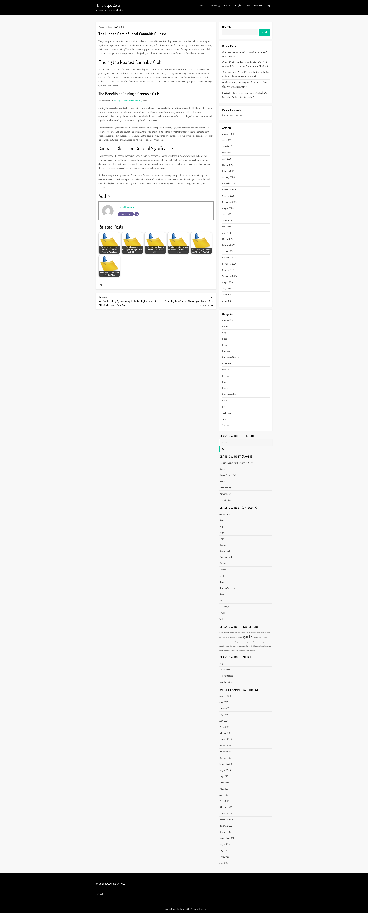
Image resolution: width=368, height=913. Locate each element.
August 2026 (228, 134)
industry (261, 637)
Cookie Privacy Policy (228, 475)
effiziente (267, 632)
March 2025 (227, 239)
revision (227, 646)
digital (262, 632)
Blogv (224, 344)
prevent (258, 642)
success (269, 646)
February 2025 (228, 245)
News (224, 400)
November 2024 (229, 263)
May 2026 (226, 152)
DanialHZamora (126, 207)
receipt (262, 642)
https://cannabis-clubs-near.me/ (128, 100)
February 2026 (228, 171)
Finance (225, 375)
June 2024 (227, 294)
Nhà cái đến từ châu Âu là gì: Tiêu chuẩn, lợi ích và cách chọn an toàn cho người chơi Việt (244, 94)
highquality (255, 637)
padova (249, 642)
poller (253, 642)
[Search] (223, 449)
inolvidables (267, 637)
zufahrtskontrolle (250, 650)
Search (226, 27)
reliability (222, 646)
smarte (259, 646)
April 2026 (226, 158)
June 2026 (227, 146)
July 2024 (226, 288)
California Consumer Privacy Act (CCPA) (236, 462)
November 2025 (229, 189)
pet (223, 406)
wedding (242, 650)
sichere (255, 646)
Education (258, 5)
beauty (225, 326)
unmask (230, 650)
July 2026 (226, 140)
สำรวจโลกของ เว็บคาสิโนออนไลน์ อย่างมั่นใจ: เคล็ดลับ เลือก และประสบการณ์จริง (245, 74)
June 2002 (227, 300)
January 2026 (228, 177)
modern (241, 642)
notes (245, 642)
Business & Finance (230, 357)
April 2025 (226, 232)
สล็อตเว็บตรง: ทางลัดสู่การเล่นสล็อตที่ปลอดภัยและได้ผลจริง (245, 54)
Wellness (226, 425)
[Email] (136, 214)
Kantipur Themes (198, 908)
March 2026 (227, 164)
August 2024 (227, 282)
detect (258, 632)
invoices (231, 642)
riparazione (233, 646)
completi (248, 632)
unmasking (236, 650)
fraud (235, 637)
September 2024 (229, 276)
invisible (221, 642)
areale (221, 632)
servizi (250, 646)
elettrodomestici (224, 637)
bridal (235, 632)
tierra (221, 650)
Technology (215, 5)
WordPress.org (225, 681)
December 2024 (229, 257)
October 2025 (228, 195)
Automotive (227, 320)
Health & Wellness (230, 394)
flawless (231, 637)
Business (203, 5)
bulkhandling (241, 632)
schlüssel (239, 646)
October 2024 (228, 269)
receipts (267, 642)
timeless (225, 650)
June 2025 (227, 220)
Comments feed (226, 675)
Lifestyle (237, 5)
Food (224, 382)
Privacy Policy (225, 487)
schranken (245, 646)
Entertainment (228, 363)
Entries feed (224, 669)
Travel (247, 5)
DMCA (222, 481)
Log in (222, 663)
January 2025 (228, 251)
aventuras (226, 632)
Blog (268, 5)
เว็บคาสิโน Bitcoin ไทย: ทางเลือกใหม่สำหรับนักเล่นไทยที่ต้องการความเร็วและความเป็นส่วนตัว (245, 64)
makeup (235, 642)
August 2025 (228, 208)
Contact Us (224, 468)
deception (253, 632)
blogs (224, 338)
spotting (264, 646)
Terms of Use (225, 499)
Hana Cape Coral (108, 5)
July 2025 (226, 214)
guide (247, 636)
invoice (226, 642)
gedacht (240, 637)
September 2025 (229, 201)
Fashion (225, 369)
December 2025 (229, 183)
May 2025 (226, 226)
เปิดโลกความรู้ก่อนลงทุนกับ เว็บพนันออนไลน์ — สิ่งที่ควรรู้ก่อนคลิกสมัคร (246, 84)
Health (227, 5)
